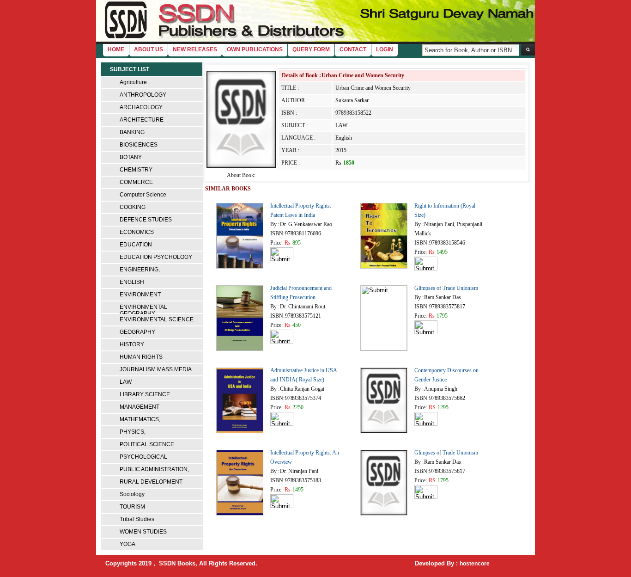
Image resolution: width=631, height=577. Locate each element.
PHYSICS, (133, 432)
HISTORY (132, 344)
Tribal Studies (137, 519)
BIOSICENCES (139, 144)
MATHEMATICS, (140, 419)
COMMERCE (136, 182)
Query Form (311, 49)
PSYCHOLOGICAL (143, 457)
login (384, 49)
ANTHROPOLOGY (143, 95)
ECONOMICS (137, 232)
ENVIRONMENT (140, 294)
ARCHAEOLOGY (141, 107)
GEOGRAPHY (137, 332)
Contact (353, 49)
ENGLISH (132, 282)
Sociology (132, 494)
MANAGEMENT (139, 407)
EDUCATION (136, 244)
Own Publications (255, 49)
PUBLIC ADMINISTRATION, (154, 469)
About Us (148, 49)
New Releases (195, 49)
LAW (126, 382)
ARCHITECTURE (142, 120)
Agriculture (133, 82)
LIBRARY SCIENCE (145, 394)
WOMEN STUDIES (143, 531)
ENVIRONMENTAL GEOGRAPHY (143, 310)
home (116, 49)
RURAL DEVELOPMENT (151, 482)
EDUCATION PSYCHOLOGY (156, 257)
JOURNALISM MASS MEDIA (156, 369)
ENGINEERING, (140, 269)
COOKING (133, 207)
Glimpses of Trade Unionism (446, 288)
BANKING (132, 132)
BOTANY (131, 157)
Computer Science (143, 194)
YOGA (127, 544)
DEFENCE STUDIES (146, 219)
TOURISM (132, 506)
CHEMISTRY (136, 169)
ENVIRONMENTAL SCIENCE (157, 319)
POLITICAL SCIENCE (147, 444)
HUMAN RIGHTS (141, 357)
